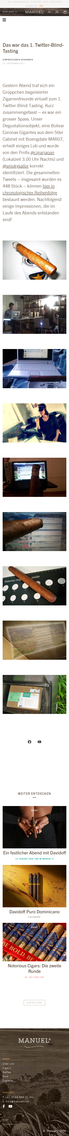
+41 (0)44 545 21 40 (19, 1097)
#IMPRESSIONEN (11, 59)
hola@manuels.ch (17, 1101)
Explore (9, 12)
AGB (5, 1119)
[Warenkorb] (65, 12)
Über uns (9, 1063)
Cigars (7, 1067)
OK (41, 5)
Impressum (10, 1123)
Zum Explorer (34, 1003)
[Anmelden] (49, 12)
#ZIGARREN (27, 59)
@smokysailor (16, 165)
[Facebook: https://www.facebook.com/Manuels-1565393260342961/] (29, 741)
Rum (6, 1076)
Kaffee (7, 1072)
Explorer (8, 1080)
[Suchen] (57, 12)
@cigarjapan (42, 152)
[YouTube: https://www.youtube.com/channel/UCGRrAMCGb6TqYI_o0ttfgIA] (39, 741)
